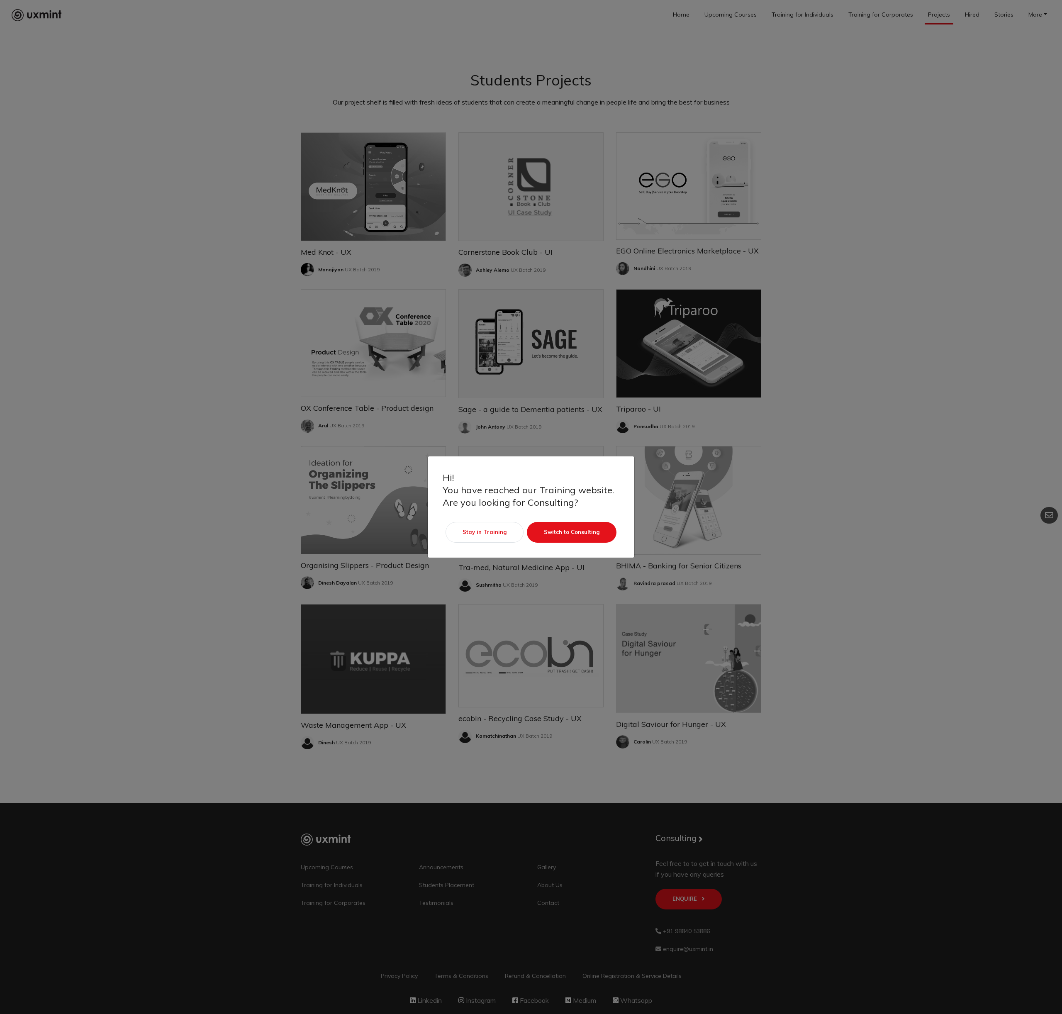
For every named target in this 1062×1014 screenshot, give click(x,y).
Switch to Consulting (571, 532)
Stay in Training (485, 532)
